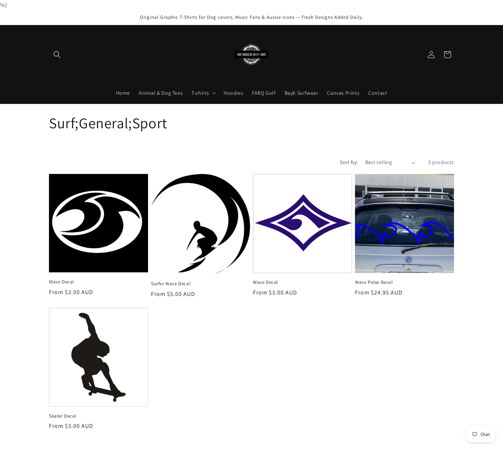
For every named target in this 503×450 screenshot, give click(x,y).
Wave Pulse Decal (374, 282)
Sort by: (349, 162)
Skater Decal (62, 416)
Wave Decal (61, 282)
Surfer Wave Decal (170, 284)
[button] (57, 54)
